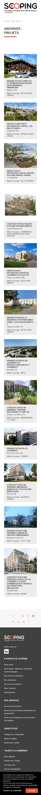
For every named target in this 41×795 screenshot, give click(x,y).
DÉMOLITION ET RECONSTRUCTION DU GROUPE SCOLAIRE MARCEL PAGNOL (20, 173)
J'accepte (32, 790)
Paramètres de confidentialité (12, 790)
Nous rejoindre (9, 757)
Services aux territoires (12, 706)
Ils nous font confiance (13, 684)
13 (23, 622)
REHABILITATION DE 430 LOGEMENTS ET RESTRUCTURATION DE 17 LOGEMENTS (18, 364)
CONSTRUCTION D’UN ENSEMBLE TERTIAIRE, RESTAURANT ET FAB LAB (18, 410)
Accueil (6, 21)
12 (18, 622)
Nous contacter (10, 688)
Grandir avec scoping (12, 761)
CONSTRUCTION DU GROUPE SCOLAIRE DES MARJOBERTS (19, 225)
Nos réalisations (10, 680)
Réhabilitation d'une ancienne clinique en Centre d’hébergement (18, 533)
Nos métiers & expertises (13, 676)
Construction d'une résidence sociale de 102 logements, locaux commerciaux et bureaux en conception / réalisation (19, 582)
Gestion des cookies (11, 743)
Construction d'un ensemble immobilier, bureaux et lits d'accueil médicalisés (19, 488)
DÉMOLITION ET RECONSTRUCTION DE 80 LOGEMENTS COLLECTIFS (18, 273)
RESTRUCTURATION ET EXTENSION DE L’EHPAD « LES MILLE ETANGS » (19, 126)
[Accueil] (14, 639)
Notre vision (8, 665)
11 (13, 622)
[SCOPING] (20, 8)
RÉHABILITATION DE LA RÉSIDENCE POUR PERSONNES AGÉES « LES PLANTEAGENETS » (20, 321)
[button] (20, 66)
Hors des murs (9, 765)
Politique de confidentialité (14, 734)
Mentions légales (10, 739)
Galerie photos (9, 692)
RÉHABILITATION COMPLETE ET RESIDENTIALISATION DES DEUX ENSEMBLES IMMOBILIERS (19, 84)
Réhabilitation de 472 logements (17, 449)
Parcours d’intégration (12, 769)
